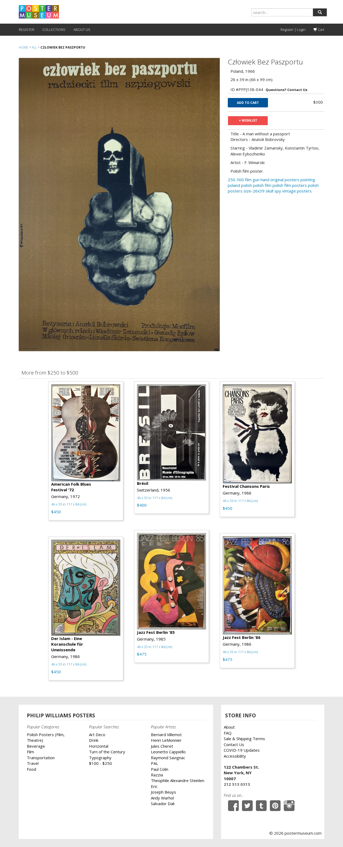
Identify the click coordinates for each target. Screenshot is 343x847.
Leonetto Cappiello (168, 751)
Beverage (36, 746)
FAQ (228, 733)
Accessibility (235, 756)
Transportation (41, 757)
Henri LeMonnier (166, 740)
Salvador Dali (162, 803)
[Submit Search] (320, 12)
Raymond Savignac (168, 757)
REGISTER (26, 29)
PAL (154, 763)
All (34, 47)
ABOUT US (81, 29)
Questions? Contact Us (286, 89)
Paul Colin (159, 769)
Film (30, 751)
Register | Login (293, 29)
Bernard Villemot (166, 734)
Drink (93, 740)
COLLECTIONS (53, 29)
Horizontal (98, 746)
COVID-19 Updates (242, 750)
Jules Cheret (162, 746)
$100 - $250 (100, 763)
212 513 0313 (237, 784)
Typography (100, 757)
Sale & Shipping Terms (244, 738)
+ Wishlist (248, 120)
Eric (154, 786)
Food (31, 769)
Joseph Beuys (163, 792)
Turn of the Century (107, 751)
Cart (320, 29)
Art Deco (97, 734)
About (229, 727)
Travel (33, 763)
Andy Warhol (162, 798)
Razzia (157, 774)
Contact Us (234, 744)
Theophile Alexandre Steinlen (177, 780)
